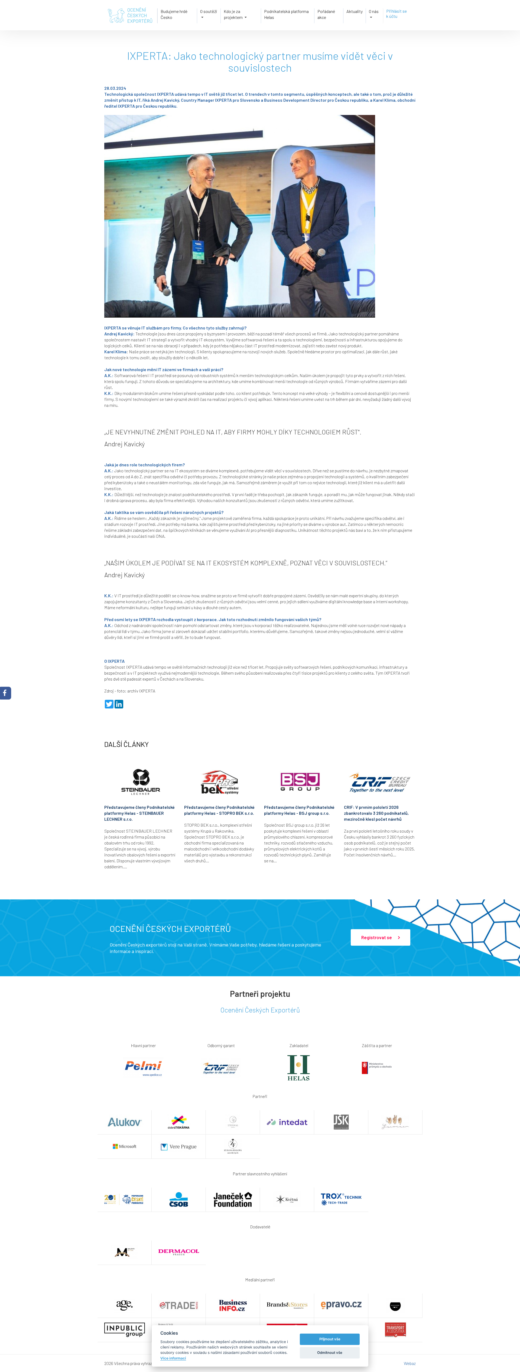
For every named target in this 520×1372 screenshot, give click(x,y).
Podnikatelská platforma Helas (286, 14)
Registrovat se (377, 937)
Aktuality (354, 11)
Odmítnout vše (329, 1352)
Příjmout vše (329, 1339)
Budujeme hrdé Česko (174, 14)
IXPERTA (134, 666)
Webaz (410, 1363)
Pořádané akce (326, 14)
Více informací (173, 1358)
